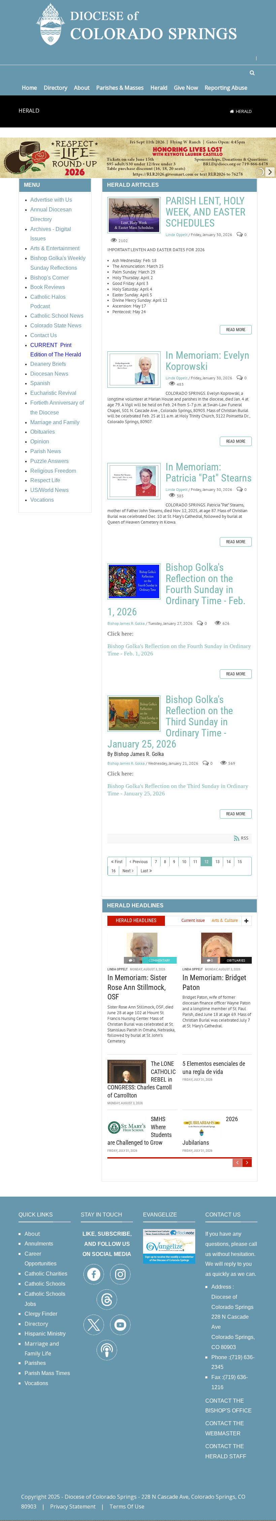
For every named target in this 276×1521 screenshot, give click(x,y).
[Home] (232, 111)
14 (229, 861)
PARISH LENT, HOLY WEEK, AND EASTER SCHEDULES (134, 215)
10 (184, 861)
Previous (140, 861)
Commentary (159, 960)
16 (113, 870)
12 (206, 861)
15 (240, 861)
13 (217, 861)
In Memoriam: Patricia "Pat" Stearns (134, 481)
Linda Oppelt (176, 234)
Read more (235, 329)
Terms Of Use (126, 1506)
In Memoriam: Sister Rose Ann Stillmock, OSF (137, 987)
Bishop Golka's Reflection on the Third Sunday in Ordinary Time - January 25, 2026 (134, 713)
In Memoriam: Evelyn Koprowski (134, 369)
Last (144, 870)
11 (195, 861)
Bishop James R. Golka (126, 623)
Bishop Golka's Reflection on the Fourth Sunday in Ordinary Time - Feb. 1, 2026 (134, 581)
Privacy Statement (73, 1506)
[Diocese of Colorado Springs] (138, 23)
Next (127, 870)
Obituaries (236, 960)
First (119, 861)
